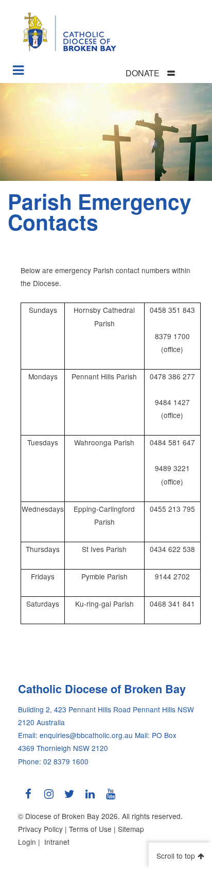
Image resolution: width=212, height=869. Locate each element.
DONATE (143, 73)
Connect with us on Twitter (69, 798)
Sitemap (131, 829)
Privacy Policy (40, 829)
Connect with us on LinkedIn (90, 798)
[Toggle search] (202, 74)
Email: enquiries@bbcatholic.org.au (75, 735)
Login (27, 842)
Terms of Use (90, 829)
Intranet (56, 842)
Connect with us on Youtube (110, 798)
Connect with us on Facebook (28, 798)
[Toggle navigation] (18, 66)
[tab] (163, 73)
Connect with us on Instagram (49, 798)
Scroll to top (175, 855)
